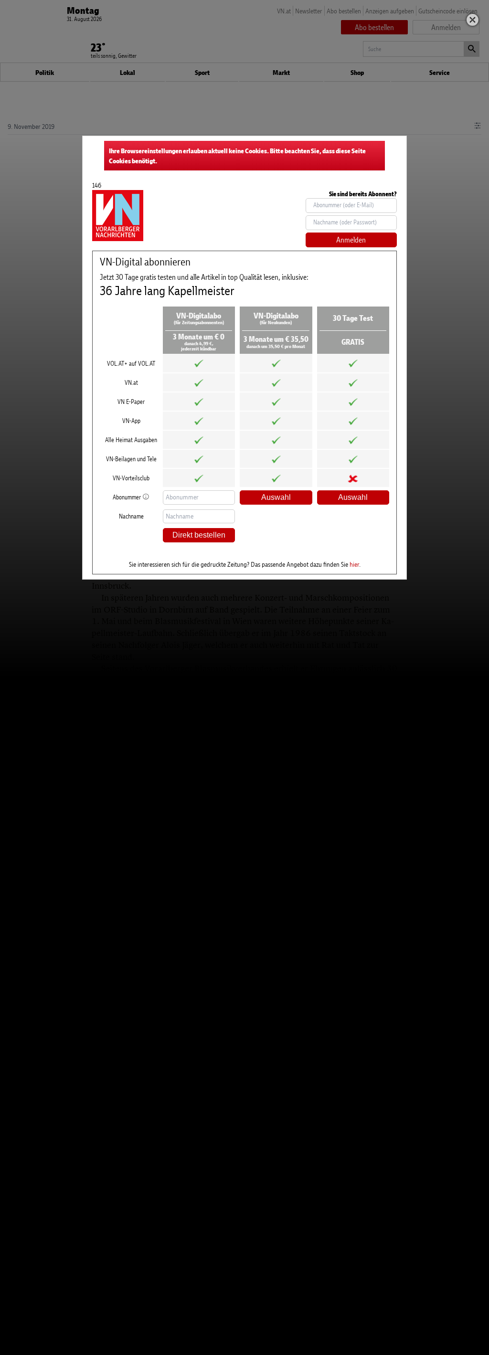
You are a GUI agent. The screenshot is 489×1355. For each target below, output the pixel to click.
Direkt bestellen (198, 535)
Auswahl (276, 497)
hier (354, 564)
